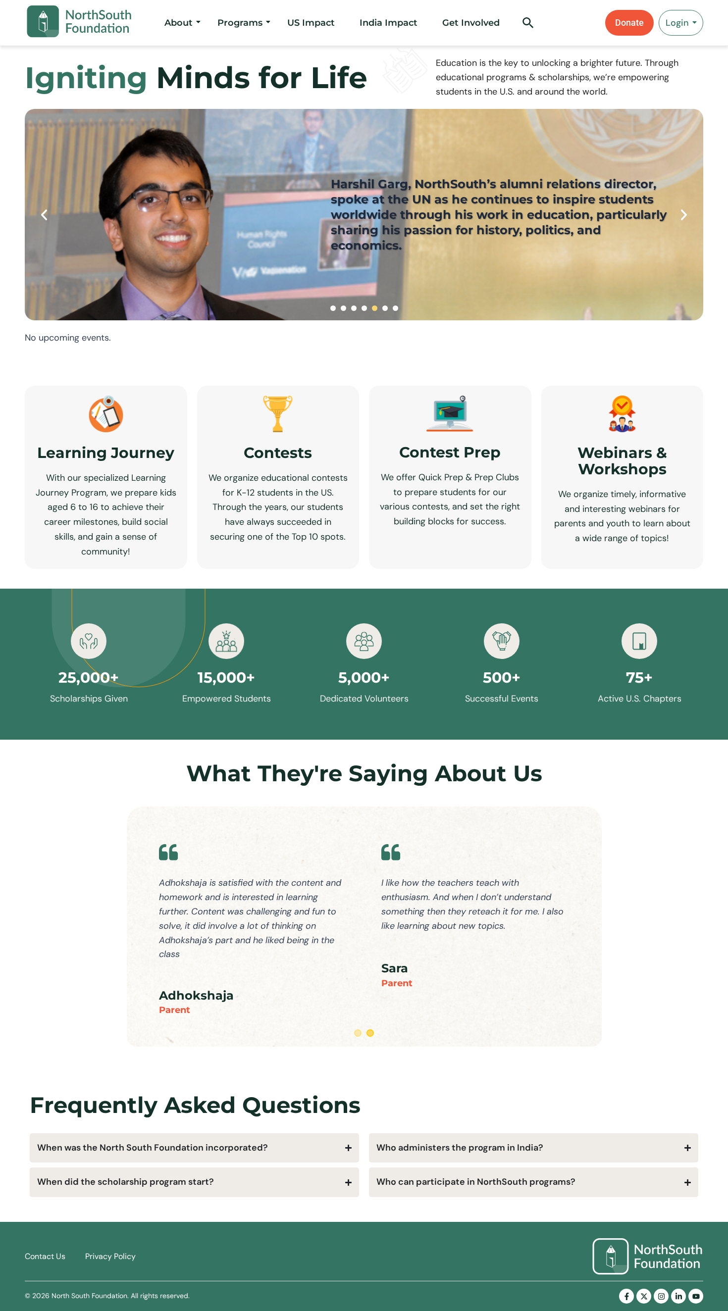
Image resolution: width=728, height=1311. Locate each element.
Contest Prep (450, 452)
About (178, 22)
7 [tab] (395, 308)
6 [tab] (385, 308)
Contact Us (45, 1256)
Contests (278, 453)
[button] (528, 26)
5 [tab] (374, 308)
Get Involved (471, 22)
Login (677, 23)
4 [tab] (364, 308)
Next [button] (684, 214)
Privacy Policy (110, 1256)
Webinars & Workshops (622, 461)
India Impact (388, 22)
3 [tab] (354, 308)
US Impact (311, 22)
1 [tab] (333, 308)
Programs (239, 22)
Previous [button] (44, 214)
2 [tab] (343, 308)
